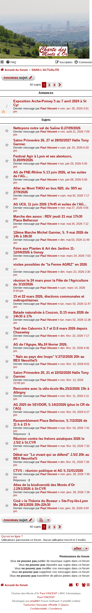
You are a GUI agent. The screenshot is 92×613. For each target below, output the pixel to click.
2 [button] (49, 85)
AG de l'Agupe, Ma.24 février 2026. (40, 344)
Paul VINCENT (48, 593)
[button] (59, 85)
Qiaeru (65, 604)
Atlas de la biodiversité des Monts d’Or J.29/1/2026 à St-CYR (44, 487)
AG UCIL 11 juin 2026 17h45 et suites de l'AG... (50, 204)
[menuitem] (11, 62)
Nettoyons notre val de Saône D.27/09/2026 (46, 128)
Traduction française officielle (40, 604)
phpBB (34, 601)
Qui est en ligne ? (12, 536)
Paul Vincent (48, 108)
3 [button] (54, 85)
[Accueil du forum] (60, 51)
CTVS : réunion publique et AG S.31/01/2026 (48, 471)
